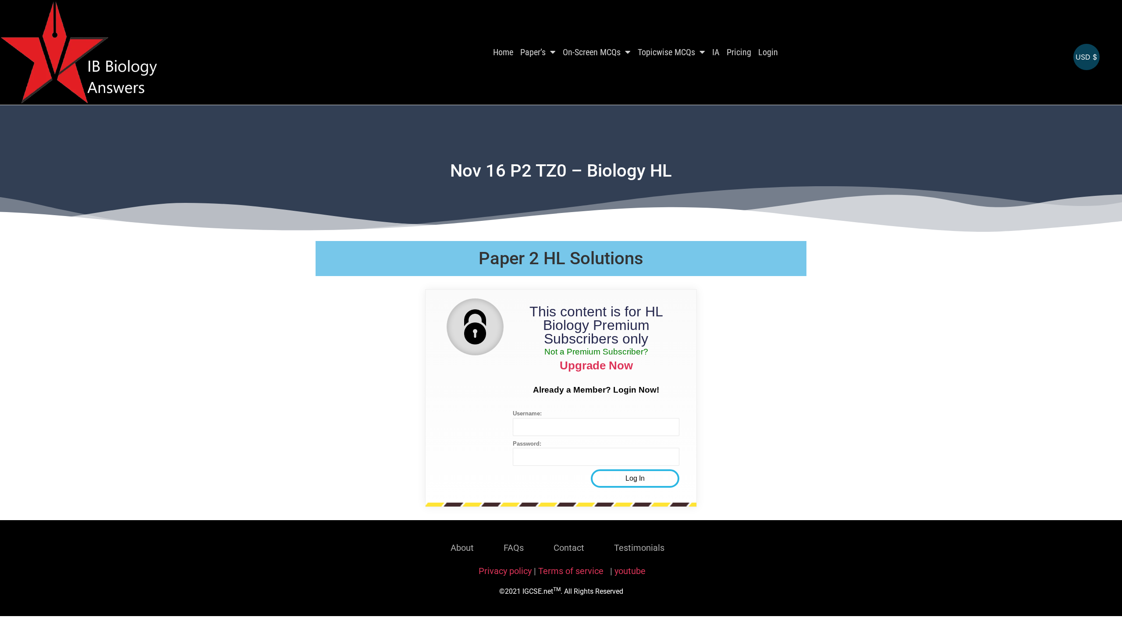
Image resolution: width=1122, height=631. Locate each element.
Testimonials (639, 547)
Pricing (739, 52)
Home (503, 52)
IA (716, 52)
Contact (569, 547)
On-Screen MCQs (592, 52)
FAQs (514, 547)
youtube (630, 571)
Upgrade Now (596, 365)
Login (768, 52)
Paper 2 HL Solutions (561, 258)
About (462, 547)
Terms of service (572, 571)
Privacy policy (505, 571)
